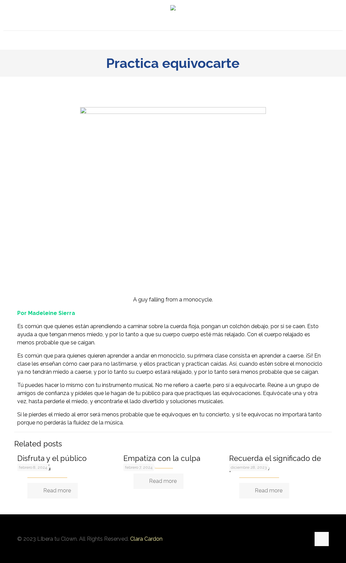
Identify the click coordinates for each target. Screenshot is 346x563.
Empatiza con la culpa (161, 458)
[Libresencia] (173, 15)
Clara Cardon (146, 539)
